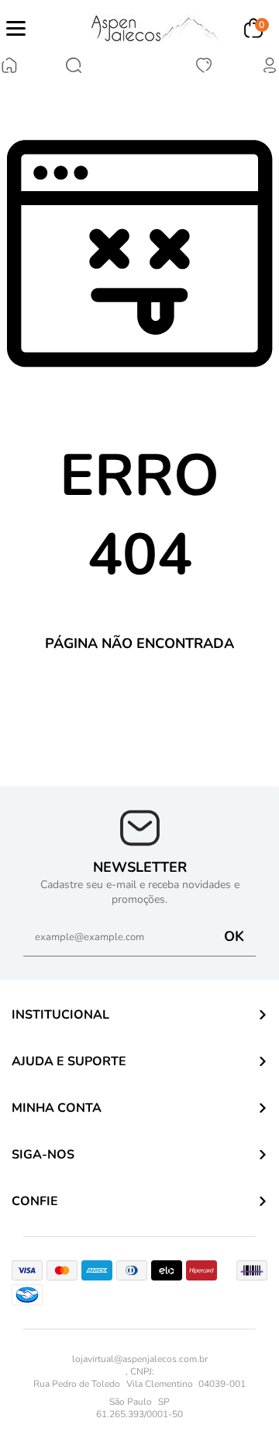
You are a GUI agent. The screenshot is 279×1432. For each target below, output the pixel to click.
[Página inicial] (9, 67)
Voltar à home (140, 696)
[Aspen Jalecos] (155, 28)
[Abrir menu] (15, 28)
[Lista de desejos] (204, 70)
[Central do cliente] (269, 70)
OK (234, 936)
